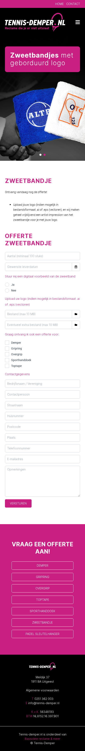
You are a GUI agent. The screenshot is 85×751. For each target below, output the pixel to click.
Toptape (16, 366)
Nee (13, 290)
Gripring (16, 348)
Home (59, 4)
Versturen (18, 503)
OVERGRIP (42, 588)
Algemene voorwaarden (42, 690)
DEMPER (42, 565)
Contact (73, 4)
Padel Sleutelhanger (42, 634)
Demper (16, 343)
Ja (12, 285)
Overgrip (16, 354)
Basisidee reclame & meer (42, 738)
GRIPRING (42, 577)
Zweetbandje (42, 622)
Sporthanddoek (21, 360)
